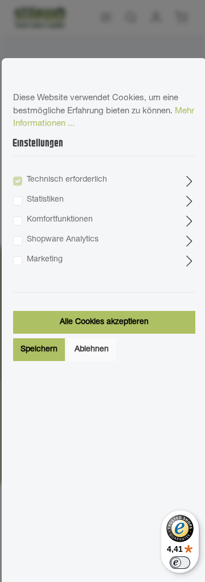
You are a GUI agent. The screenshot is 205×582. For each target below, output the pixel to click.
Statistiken (45, 200)
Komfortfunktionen (60, 220)
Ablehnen (92, 350)
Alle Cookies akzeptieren (104, 322)
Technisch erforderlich (67, 180)
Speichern (39, 350)
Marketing (45, 260)
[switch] (180, 562)
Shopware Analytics (63, 240)
